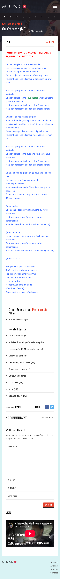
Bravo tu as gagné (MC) (19, 369)
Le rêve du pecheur (18, 355)
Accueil (54, 562)
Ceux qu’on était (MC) (18, 335)
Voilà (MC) (13, 389)
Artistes (54, 566)
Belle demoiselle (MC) (19, 319)
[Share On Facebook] (47, 407)
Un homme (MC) (16, 382)
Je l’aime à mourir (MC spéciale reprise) (26, 342)
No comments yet (17, 417)
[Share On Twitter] (52, 407)
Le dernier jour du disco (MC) (22, 362)
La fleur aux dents (17, 375)
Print (51, 42)
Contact (54, 573)
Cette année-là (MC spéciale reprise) (26, 349)
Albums (54, 569)
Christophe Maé (12, 23)
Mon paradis (37, 31)
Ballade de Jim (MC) (18, 395)
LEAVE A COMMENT (47, 418)
